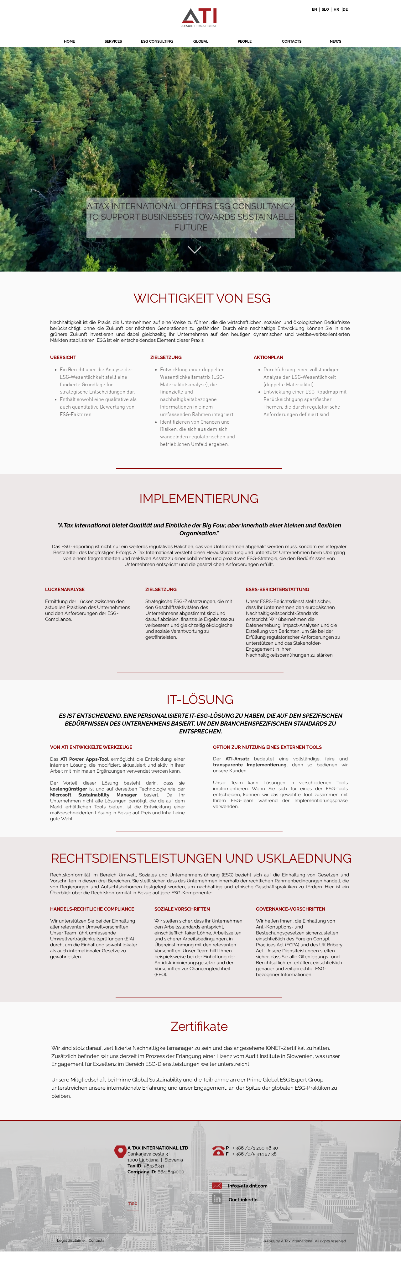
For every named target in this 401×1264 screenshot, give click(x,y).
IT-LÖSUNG (200, 699)
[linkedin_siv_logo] (217, 1198)
